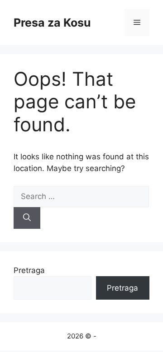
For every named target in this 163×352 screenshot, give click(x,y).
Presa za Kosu (52, 22)
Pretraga (29, 270)
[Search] (27, 218)
